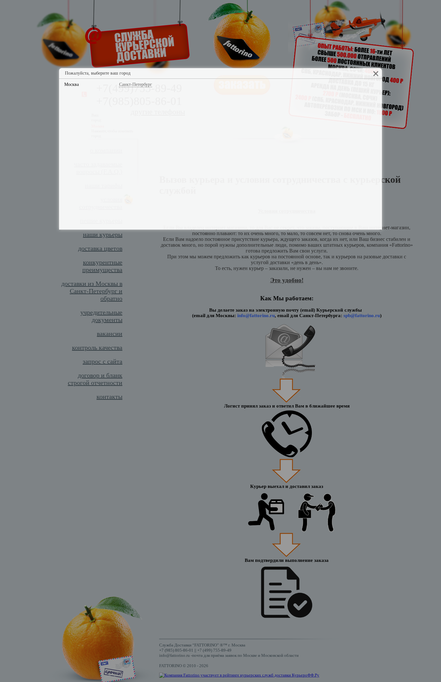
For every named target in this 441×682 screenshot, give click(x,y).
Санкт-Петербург (135, 84)
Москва (71, 84)
